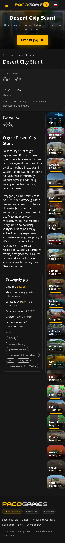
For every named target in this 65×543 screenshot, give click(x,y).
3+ (24, 301)
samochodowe (16, 343)
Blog (20, 524)
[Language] (57, 4)
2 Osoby (12, 338)
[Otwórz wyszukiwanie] (46, 4)
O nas (25, 519)
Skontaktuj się (10, 519)
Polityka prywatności (43, 519)
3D (24, 286)
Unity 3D (23, 360)
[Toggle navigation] (6, 5)
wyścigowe (14, 354)
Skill (10, 360)
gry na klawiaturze (17, 349)
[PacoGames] (25, 505)
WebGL (32, 365)
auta (19, 286)
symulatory (31, 354)
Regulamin (8, 524)
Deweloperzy (34, 524)
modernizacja (15, 365)
